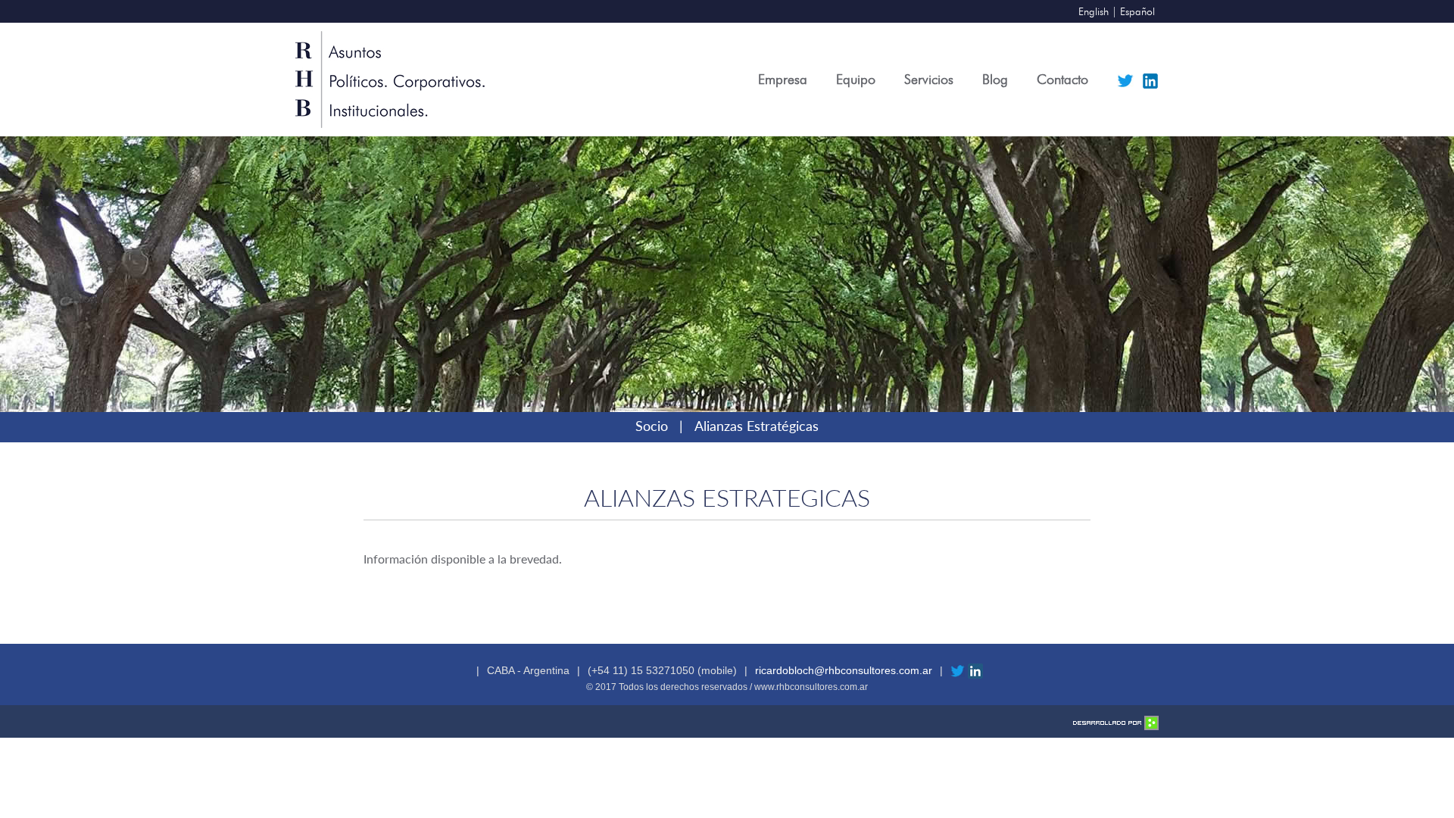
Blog (995, 79)
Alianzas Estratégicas (756, 425)
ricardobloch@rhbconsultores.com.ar (843, 670)
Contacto (1062, 79)
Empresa (782, 79)
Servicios (928, 79)
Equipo (855, 79)
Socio (651, 425)
